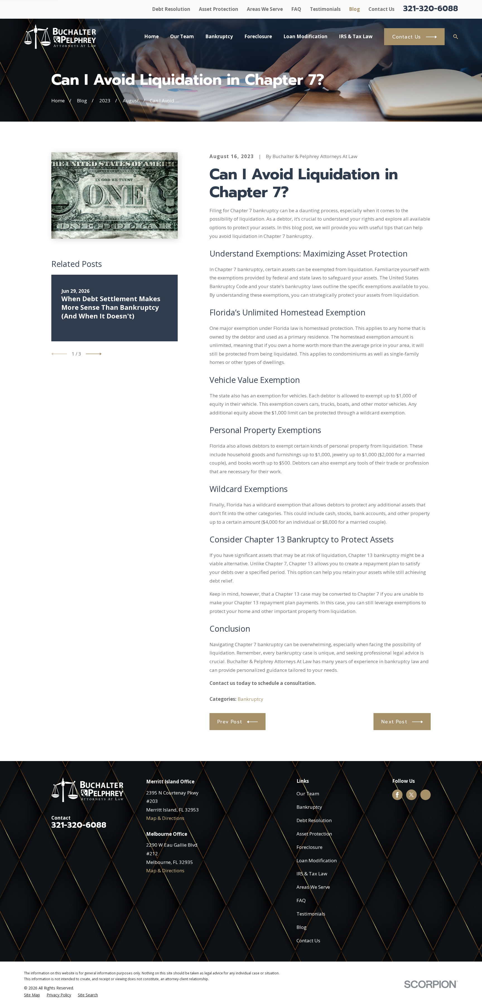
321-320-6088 (430, 9)
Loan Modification (317, 860)
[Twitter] (411, 795)
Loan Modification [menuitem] (305, 36)
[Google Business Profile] (425, 795)
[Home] (60, 36)
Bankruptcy (250, 699)
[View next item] (94, 354)
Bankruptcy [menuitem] (219, 36)
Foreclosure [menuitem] (258, 36)
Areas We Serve (265, 9)
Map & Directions (165, 818)
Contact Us (381, 9)
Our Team (308, 793)
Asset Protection (218, 9)
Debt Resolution (171, 9)
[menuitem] (32, 995)
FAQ (296, 9)
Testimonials (325, 9)
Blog (354, 9)
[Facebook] (397, 795)
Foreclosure (309, 847)
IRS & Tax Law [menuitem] (356, 36)
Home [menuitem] (151, 36)
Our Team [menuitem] (182, 36)
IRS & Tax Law (312, 873)
